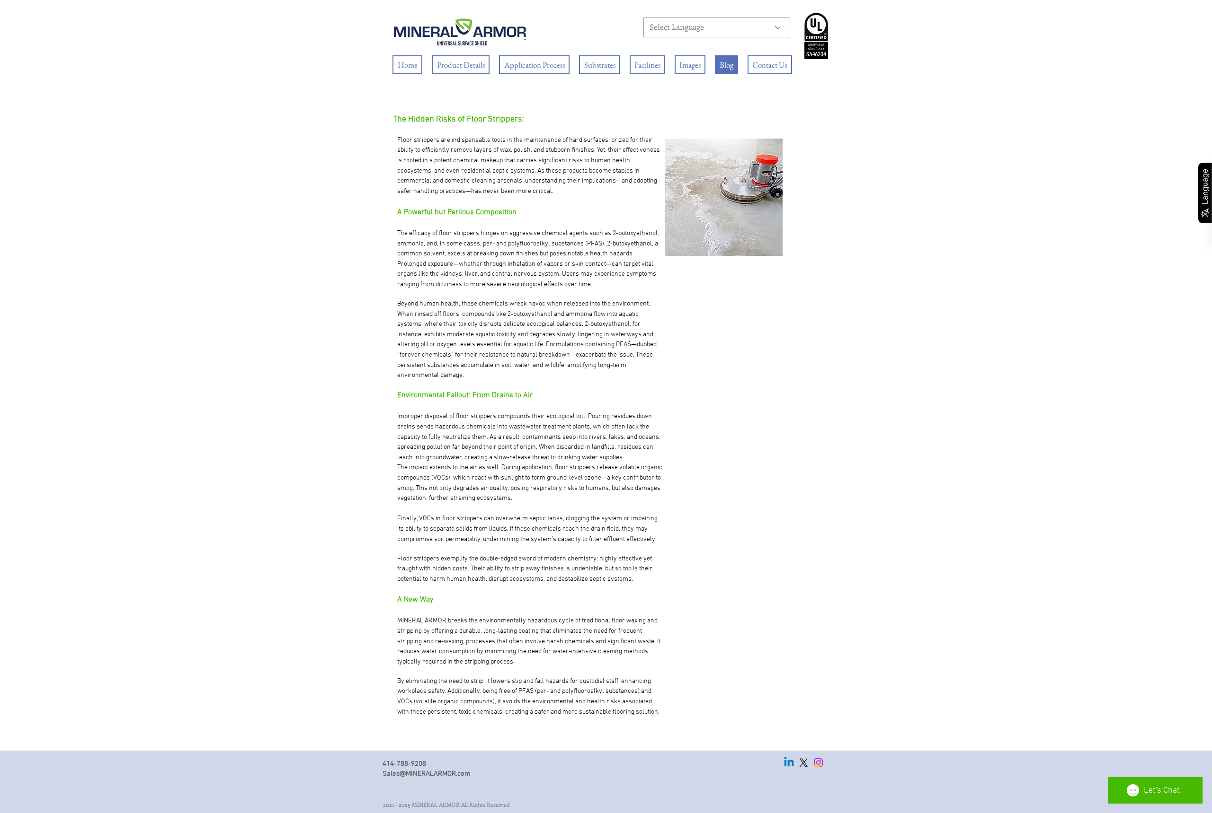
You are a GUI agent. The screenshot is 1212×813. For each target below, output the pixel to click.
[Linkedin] (789, 763)
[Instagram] (818, 763)
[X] (804, 763)
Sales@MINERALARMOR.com (427, 773)
